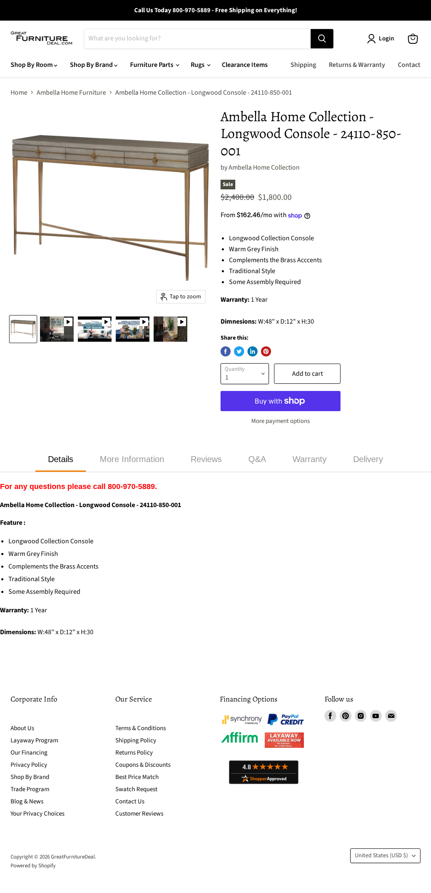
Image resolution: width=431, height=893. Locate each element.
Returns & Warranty (357, 64)
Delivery (368, 459)
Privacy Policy (29, 764)
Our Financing (29, 752)
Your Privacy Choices (37, 813)
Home (19, 92)
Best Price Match (137, 777)
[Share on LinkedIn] (252, 351)
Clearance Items (245, 64)
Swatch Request (136, 789)
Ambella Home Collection (264, 167)
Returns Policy (134, 752)
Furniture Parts (152, 64)
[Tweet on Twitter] (239, 351)
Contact (409, 64)
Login (386, 38)
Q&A (257, 459)
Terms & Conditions (140, 728)
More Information (132, 459)
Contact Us (129, 801)
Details (60, 459)
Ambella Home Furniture (71, 92)
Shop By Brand (92, 64)
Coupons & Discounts (142, 764)
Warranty (310, 459)
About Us (22, 728)
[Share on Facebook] (226, 351)
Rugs (198, 64)
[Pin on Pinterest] (266, 351)
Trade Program (30, 789)
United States (381, 855)
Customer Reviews (139, 813)
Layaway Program (34, 740)
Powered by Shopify (33, 865)
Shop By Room (32, 64)
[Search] (322, 38)
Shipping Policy (135, 740)
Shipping (303, 64)
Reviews (206, 459)
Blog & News (27, 801)
